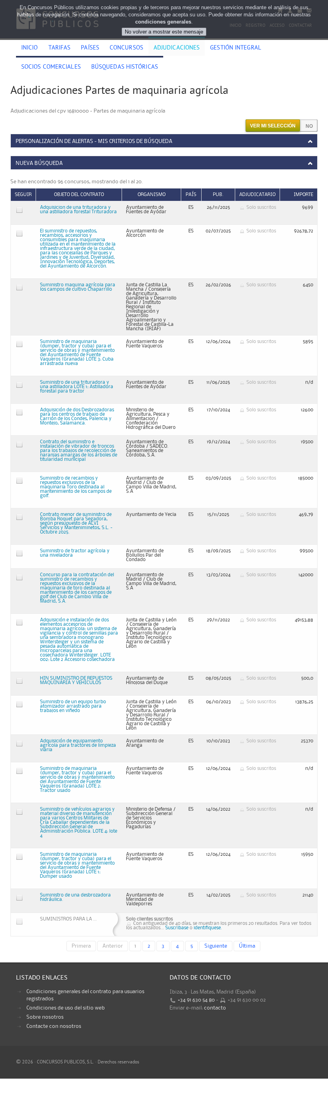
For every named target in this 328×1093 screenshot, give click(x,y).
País (191, 194)
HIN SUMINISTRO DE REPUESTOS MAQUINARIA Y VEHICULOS (76, 680)
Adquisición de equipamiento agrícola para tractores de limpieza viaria (78, 745)
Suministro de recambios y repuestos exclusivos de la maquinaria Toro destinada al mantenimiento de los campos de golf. (76, 487)
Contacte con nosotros (53, 1026)
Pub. (218, 194)
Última (247, 946)
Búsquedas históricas (124, 67)
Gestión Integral (235, 48)
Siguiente (215, 946)
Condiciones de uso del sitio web (65, 1008)
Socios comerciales (51, 67)
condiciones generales (163, 22)
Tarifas (59, 48)
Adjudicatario (257, 194)
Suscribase (176, 928)
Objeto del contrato (79, 194)
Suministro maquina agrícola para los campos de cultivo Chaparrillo (77, 287)
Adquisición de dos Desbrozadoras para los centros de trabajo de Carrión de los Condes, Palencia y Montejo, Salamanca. (77, 416)
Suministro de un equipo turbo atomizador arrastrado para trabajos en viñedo (73, 706)
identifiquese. (208, 928)
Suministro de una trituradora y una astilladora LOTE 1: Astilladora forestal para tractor (76, 386)
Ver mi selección (273, 126)
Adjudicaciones (177, 48)
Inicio (29, 48)
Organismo (152, 194)
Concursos (126, 48)
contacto (215, 1008)
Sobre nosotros (45, 1017)
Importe (303, 194)
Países (90, 48)
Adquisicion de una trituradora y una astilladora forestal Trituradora (78, 209)
